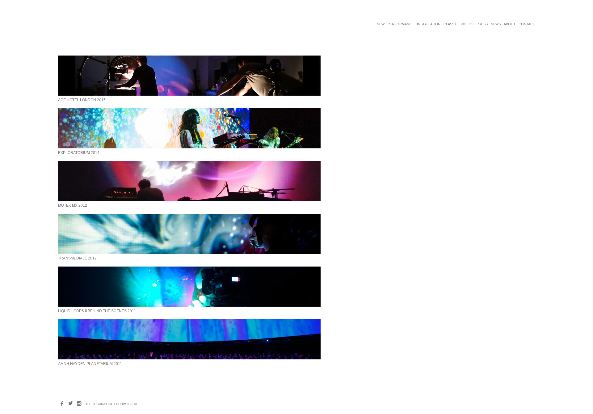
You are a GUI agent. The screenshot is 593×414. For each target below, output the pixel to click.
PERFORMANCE (401, 24)
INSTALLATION (428, 24)
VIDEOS (467, 24)
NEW (381, 24)
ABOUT (509, 24)
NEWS (496, 24)
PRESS (482, 24)
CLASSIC (451, 24)
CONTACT (527, 24)
